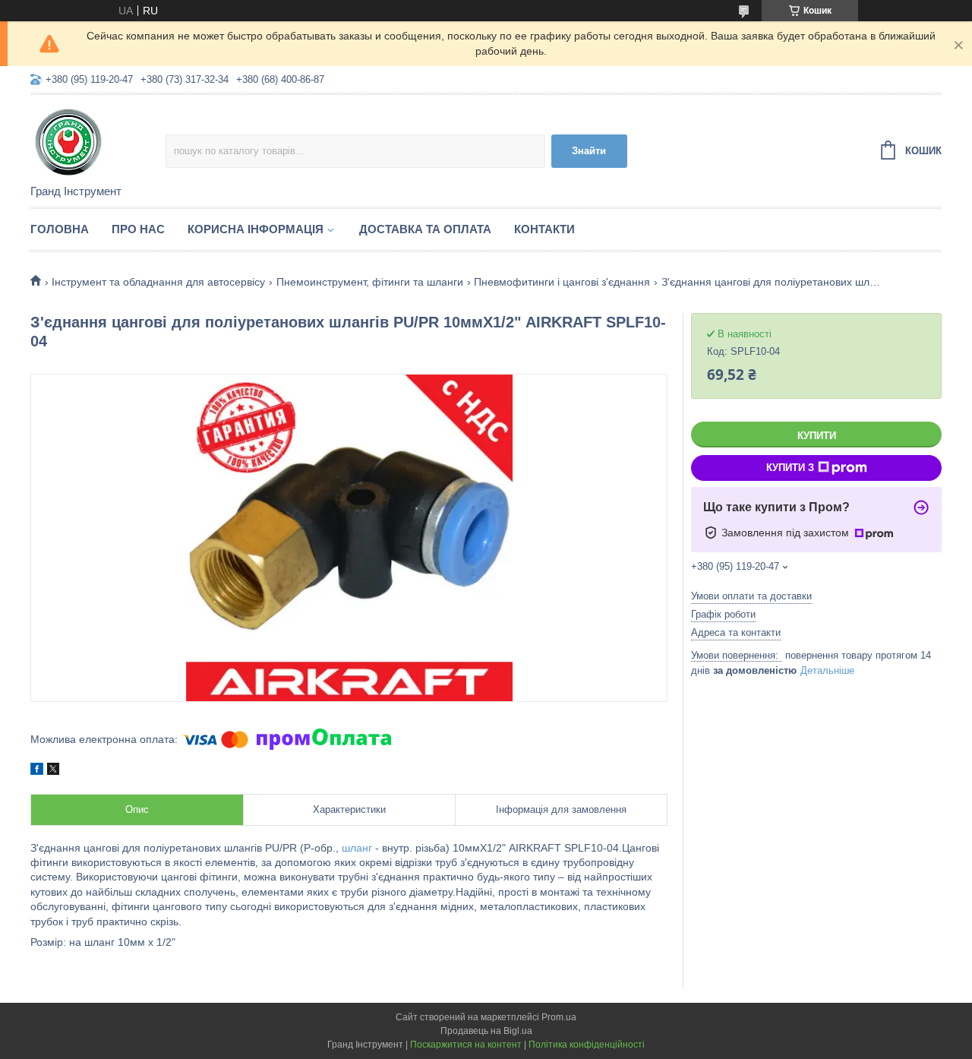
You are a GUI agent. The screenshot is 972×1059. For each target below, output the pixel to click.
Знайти (589, 150)
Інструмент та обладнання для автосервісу (158, 282)
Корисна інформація (255, 229)
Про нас (138, 229)
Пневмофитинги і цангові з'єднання (562, 282)
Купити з (790, 467)
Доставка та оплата (425, 229)
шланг (357, 848)
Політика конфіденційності (587, 1044)
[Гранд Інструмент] (98, 141)
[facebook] (36, 771)
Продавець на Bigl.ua (486, 1031)
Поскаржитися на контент (466, 1044)
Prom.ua (558, 1017)
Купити (816, 435)
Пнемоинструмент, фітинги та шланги (369, 282)
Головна (59, 229)
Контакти (544, 229)
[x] (53, 771)
